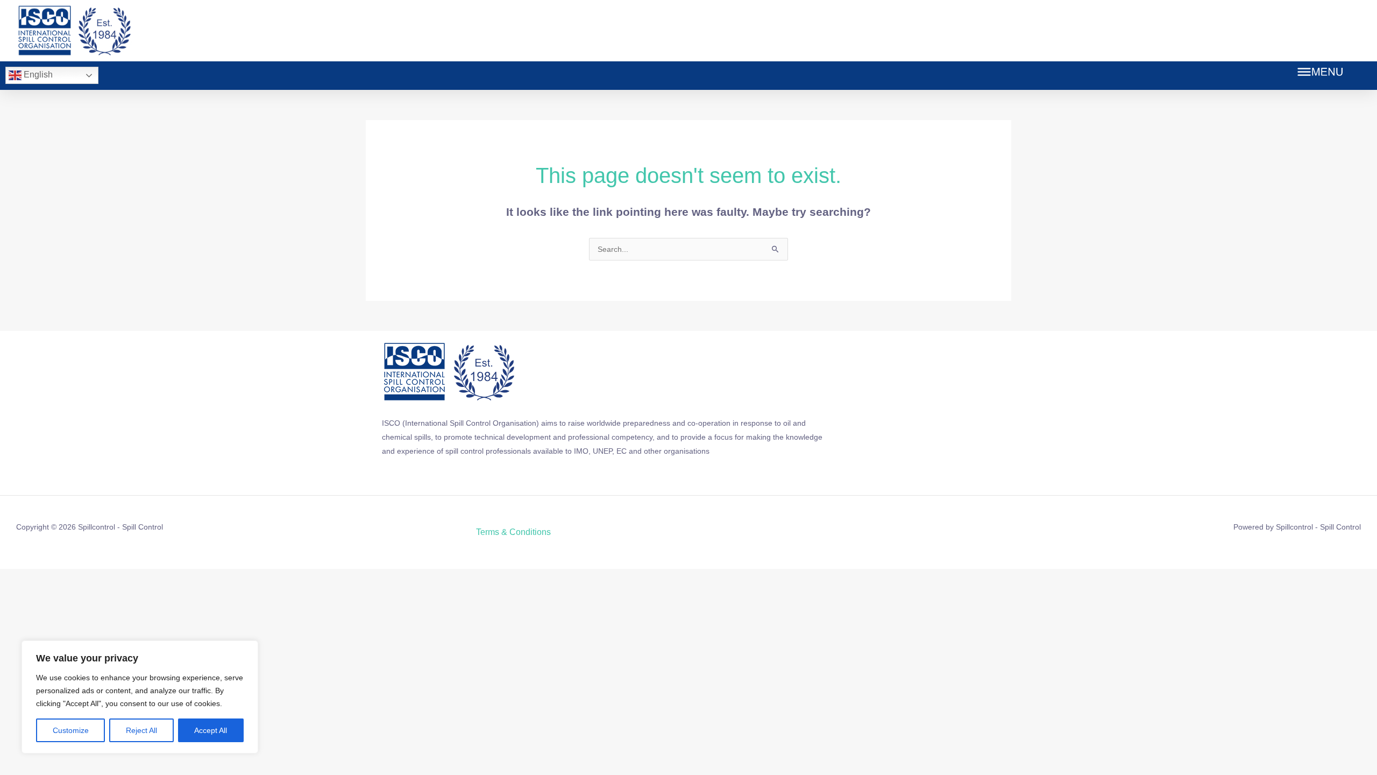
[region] (140, 696)
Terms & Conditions (513, 532)
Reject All (141, 730)
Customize (71, 730)
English (37, 74)
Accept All (210, 730)
